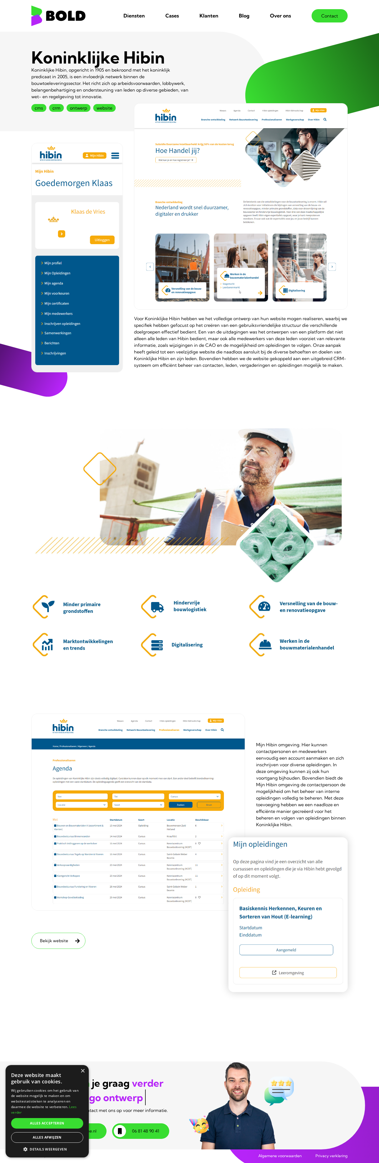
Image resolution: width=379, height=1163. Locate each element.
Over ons (280, 15)
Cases (172, 15)
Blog (244, 15)
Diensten (134, 15)
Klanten (208, 15)
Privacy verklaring (331, 1155)
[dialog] (47, 1111)
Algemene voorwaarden (280, 1155)
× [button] (82, 1071)
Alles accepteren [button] (47, 1123)
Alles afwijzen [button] (47, 1137)
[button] (47, 1149)
